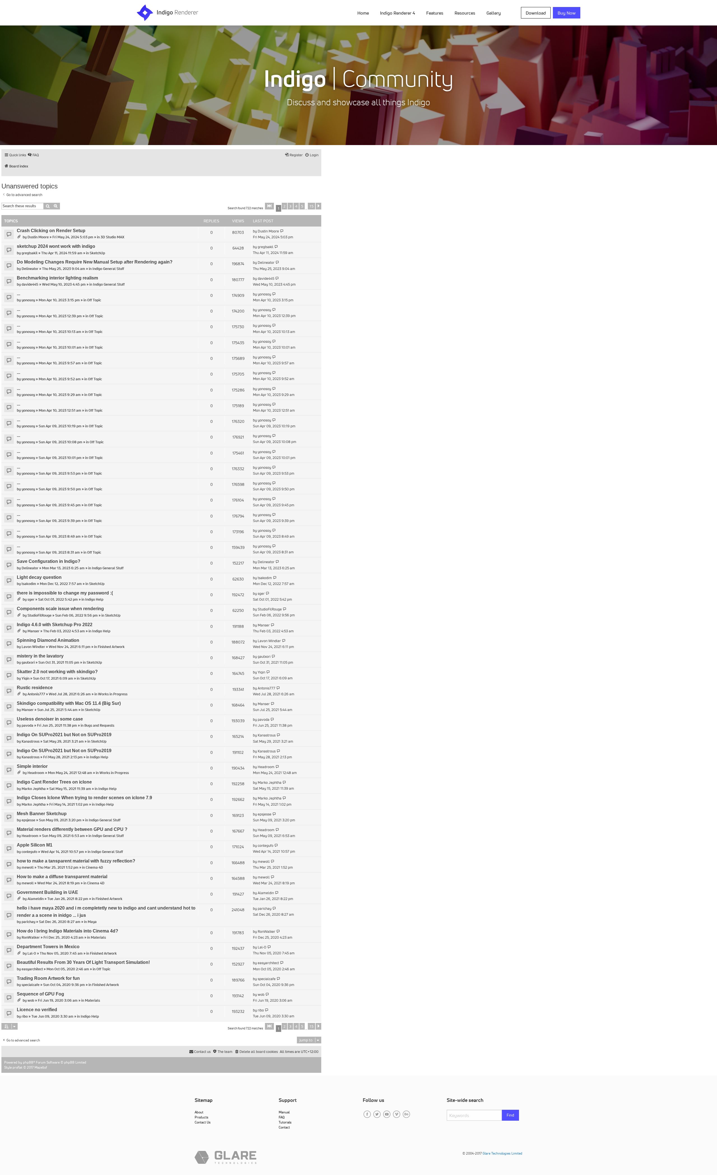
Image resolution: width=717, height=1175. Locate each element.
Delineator (30, 268)
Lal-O (31, 953)
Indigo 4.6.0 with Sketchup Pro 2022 (54, 624)
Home (363, 13)
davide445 (30, 284)
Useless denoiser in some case (50, 719)
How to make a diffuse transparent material (62, 876)
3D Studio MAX (112, 237)
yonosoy (28, 300)
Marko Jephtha (34, 788)
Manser (33, 631)
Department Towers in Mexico (48, 946)
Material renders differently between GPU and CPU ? (72, 829)
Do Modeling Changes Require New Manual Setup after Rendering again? (95, 262)
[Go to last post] (282, 231)
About (199, 1112)
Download (536, 13)
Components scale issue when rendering (60, 608)
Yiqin (25, 678)
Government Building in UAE (47, 892)
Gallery (493, 13)
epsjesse (28, 820)
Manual (284, 1112)
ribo (25, 1016)
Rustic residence (35, 687)
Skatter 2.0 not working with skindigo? (57, 671)
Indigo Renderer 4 (397, 13)
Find (510, 1115)
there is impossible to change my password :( (65, 593)
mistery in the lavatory (40, 656)
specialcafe (30, 984)
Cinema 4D (94, 867)
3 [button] (290, 206)
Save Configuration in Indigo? (48, 561)
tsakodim (29, 583)
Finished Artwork (111, 646)
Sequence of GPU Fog (40, 994)
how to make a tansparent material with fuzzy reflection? (76, 861)
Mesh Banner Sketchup (42, 813)
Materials (98, 937)
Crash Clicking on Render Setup (51, 230)
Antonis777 (36, 694)
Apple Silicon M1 (34, 845)
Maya (92, 921)
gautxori (28, 662)
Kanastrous (30, 741)
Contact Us (203, 1122)
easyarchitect (32, 969)
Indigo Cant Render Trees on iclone (54, 782)
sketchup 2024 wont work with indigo (56, 246)
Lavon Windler (33, 646)
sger (30, 599)
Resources (465, 13)
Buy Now (567, 13)
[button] (269, 206)
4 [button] (296, 206)
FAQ (282, 1117)
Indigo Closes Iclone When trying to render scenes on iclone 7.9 (84, 797)
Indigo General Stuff (108, 268)
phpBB (28, 1062)
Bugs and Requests (99, 725)
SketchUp (97, 253)
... (18, 293)
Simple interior (32, 766)
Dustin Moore (38, 237)
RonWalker (31, 937)
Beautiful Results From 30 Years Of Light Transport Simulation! (83, 962)
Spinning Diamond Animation (48, 640)
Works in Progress (112, 694)
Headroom (35, 772)
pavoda (27, 725)
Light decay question (39, 577)
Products (201, 1117)
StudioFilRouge (39, 615)
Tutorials (285, 1122)
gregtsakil (30, 253)
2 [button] (284, 206)
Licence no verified (37, 1009)
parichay (28, 921)
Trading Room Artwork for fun (48, 978)
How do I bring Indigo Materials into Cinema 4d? (67, 931)
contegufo (29, 851)
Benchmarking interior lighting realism (57, 278)
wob (30, 1000)
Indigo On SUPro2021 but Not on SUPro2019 (64, 734)
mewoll (28, 867)
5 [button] (302, 206)
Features (434, 13)
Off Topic (94, 300)
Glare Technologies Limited (502, 1153)
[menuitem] (364, 12)
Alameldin (35, 898)
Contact (284, 1127)
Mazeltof (40, 1067)
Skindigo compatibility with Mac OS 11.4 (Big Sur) (69, 703)
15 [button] (311, 206)
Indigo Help (94, 599)
